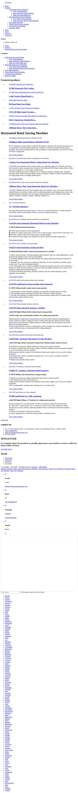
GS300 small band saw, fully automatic (25, 396)
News (7, 30)
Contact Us (8, 35)
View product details (16, 155)
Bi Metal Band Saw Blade (19, 104)
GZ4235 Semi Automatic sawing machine (26, 247)
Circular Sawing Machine (17, 26)
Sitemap (34, 467)
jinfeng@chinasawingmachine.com (16, 486)
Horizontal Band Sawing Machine (20, 17)
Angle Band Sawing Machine (18, 10)
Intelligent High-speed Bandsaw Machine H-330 (29, 142)
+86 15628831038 (11, 502)
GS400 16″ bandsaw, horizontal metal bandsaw (29, 370)
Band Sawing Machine (56, 469)
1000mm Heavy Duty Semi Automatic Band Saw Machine (33, 186)
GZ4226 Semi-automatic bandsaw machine (27, 308)
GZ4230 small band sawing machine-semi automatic (31, 284)
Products (7, 8)
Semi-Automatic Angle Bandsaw (23, 13)
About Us (8, 33)
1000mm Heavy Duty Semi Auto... (23, 128)
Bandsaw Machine (7, 469)
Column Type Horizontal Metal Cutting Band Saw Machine (34, 162)
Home (7, 6)
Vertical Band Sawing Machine (19, 24)
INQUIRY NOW (6, 449)
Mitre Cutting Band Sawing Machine (25, 469)
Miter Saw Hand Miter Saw (22, 15)
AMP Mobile (43, 467)
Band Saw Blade (14, 28)
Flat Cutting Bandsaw (16, 22)
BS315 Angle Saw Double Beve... (22, 120)
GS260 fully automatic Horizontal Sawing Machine (30, 339)
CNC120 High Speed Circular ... (22, 112)
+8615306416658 (10, 518)
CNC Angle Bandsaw (20, 11)
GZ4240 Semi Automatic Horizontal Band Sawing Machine (33, 223)
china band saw (43, 469)
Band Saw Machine (16, 471)
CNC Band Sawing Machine (22, 19)
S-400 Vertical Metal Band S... (21, 96)
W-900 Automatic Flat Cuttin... (22, 88)
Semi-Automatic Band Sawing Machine (26, 21)
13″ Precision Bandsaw (18, 207)
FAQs (7, 32)
